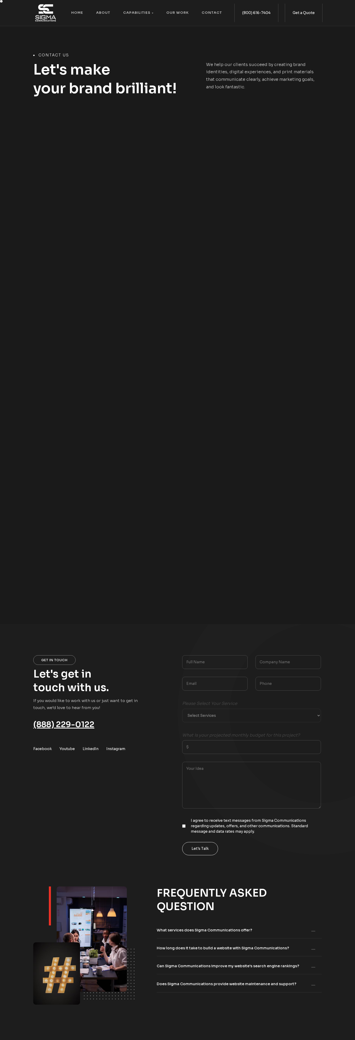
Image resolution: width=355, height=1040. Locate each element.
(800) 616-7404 (256, 12)
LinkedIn (90, 748)
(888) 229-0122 (63, 725)
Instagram (115, 748)
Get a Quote (304, 12)
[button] (142, 13)
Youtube (67, 748)
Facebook (42, 748)
